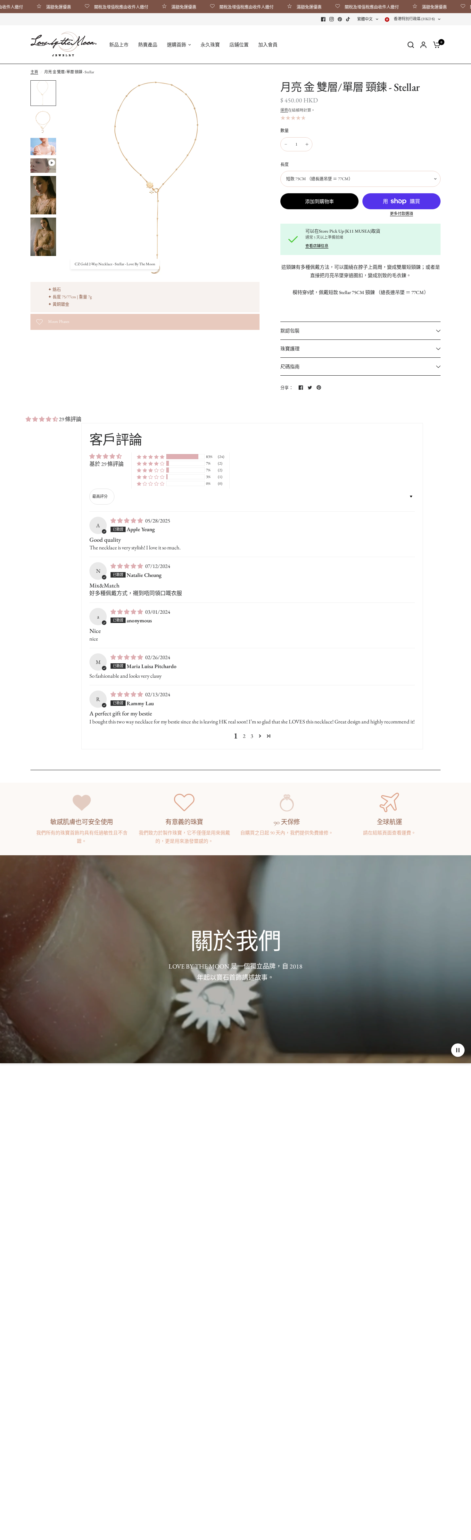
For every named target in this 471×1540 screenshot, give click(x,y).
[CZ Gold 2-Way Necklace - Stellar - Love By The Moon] (251, 89)
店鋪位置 (239, 45)
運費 (284, 110)
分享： (286, 388)
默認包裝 (290, 331)
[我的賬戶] (423, 44)
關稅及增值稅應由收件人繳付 (93, 6)
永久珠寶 (210, 45)
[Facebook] (323, 19)
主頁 (34, 72)
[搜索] (410, 44)
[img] (127, 520)
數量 (284, 130)
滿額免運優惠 (30, 6)
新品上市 (118, 45)
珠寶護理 (290, 349)
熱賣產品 (147, 45)
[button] (42, 419)
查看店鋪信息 (316, 246)
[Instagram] (331, 19)
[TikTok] (348, 19)
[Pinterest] (340, 19)
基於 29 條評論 (106, 463)
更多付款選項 (401, 214)
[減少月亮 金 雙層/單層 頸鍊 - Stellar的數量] (286, 144)
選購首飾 (176, 45)
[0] (435, 44)
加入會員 (267, 45)
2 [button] (244, 735)
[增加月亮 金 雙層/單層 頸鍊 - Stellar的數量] (307, 144)
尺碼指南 (290, 366)
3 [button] (252, 735)
